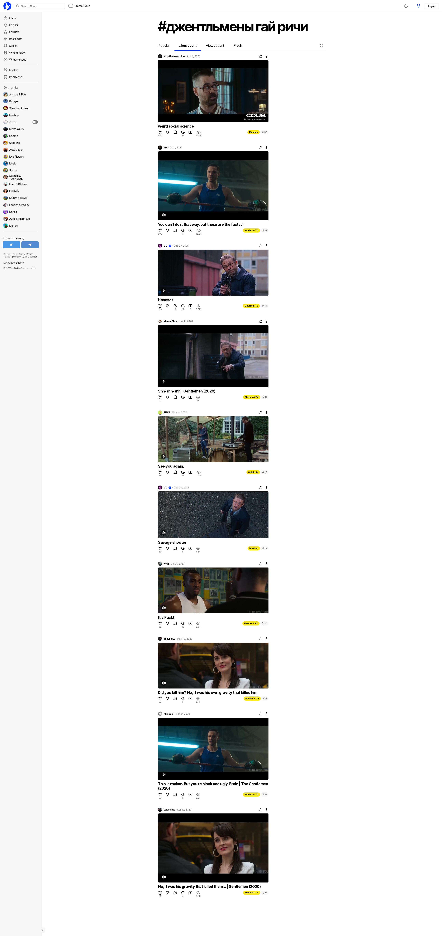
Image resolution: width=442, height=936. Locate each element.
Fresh (238, 45)
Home (12, 18)
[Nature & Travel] (20, 198)
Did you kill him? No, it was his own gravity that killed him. (208, 692)
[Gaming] (20, 135)
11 (265, 397)
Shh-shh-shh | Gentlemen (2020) (186, 391)
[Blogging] (20, 101)
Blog (14, 254)
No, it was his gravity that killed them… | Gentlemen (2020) (209, 886)
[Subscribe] (35, 122)
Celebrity (253, 472)
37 (264, 132)
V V (165, 246)
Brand (29, 254)
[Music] (20, 163)
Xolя (166, 563)
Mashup (253, 132)
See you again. (171, 466)
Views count (215, 45)
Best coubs (15, 39)
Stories (13, 45)
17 (264, 472)
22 (264, 623)
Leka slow (169, 809)
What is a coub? (18, 59)
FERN (167, 412)
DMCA (33, 256)
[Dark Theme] (406, 6)
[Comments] (175, 132)
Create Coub (82, 6)
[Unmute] (163, 215)
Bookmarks (15, 77)
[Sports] (20, 170)
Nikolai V (168, 714)
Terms (7, 256)
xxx (165, 147)
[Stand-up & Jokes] (20, 108)
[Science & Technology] (20, 177)
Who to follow (17, 52)
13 (264, 230)
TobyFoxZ (169, 639)
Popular (13, 25)
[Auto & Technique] (20, 218)
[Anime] (20, 122)
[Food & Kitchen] (20, 184)
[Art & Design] (20, 149)
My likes (13, 70)
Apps (22, 254)
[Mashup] (20, 115)
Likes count (187, 45)
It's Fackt (166, 617)
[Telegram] (30, 244)
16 (264, 305)
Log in (431, 6)
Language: (13, 262)
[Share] (261, 56)
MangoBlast (170, 321)
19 (264, 548)
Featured (14, 32)
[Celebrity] (20, 191)
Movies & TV (251, 230)
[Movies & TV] (20, 128)
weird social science (176, 126)
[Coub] (7, 6)
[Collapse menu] (43, 930)
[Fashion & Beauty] (20, 204)
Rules (25, 256)
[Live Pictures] (20, 156)
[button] (321, 45)
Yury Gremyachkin (174, 56)
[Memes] (20, 225)
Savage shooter (172, 542)
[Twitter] (11, 244)
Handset (165, 300)
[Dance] (20, 211)
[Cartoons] (20, 142)
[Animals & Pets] (20, 94)
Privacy (16, 256)
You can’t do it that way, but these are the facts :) (200, 224)
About (6, 254)
